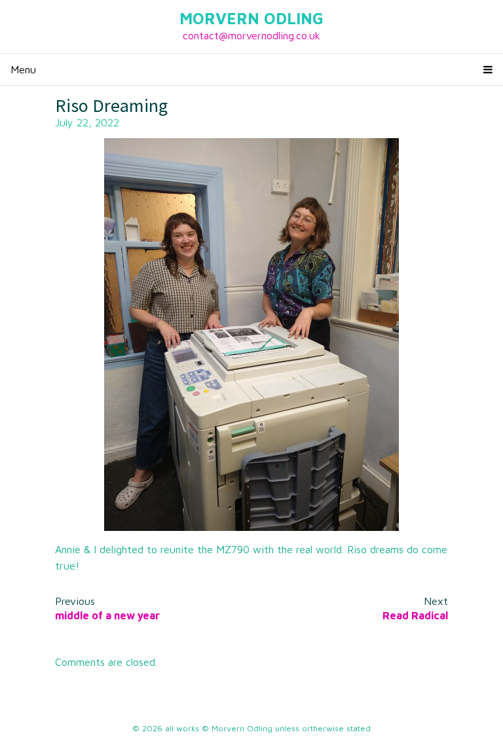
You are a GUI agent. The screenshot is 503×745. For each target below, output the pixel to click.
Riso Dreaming (111, 105)
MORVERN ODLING (251, 18)
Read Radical (415, 615)
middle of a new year (107, 615)
